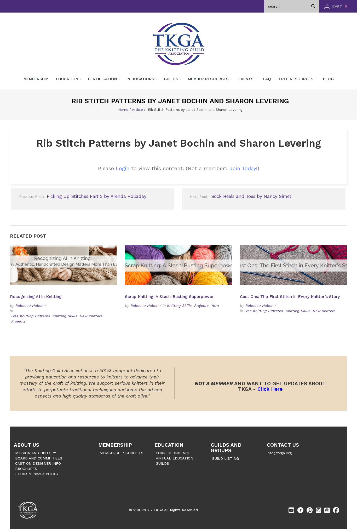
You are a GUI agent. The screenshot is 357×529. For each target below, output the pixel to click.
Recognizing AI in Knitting (36, 296)
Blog (328, 79)
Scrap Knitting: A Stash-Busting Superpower (169, 296)
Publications (141, 79)
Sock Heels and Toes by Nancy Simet (240, 196)
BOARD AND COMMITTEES (38, 458)
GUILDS (162, 463)
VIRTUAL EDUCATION (174, 458)
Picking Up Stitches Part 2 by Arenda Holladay (82, 196)
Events (246, 79)
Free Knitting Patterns (30, 316)
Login (122, 168)
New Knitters (91, 316)
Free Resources (297, 79)
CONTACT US (283, 445)
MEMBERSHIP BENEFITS (121, 453)
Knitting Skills (65, 316)
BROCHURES (26, 469)
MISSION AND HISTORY (35, 453)
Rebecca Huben (29, 305)
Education (67, 79)
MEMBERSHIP (115, 445)
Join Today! (243, 168)
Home (123, 110)
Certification (103, 79)
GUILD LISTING (225, 458)
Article (137, 110)
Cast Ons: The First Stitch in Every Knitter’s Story (290, 296)
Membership (36, 79)
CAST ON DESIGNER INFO (38, 463)
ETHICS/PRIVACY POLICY (37, 474)
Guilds (172, 79)
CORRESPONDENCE (173, 453)
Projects (18, 321)
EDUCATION (168, 445)
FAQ (267, 79)
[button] (335, 6)
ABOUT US (26, 445)
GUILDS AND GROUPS (226, 447)
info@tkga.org (279, 453)
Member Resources (209, 79)
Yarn (215, 305)
